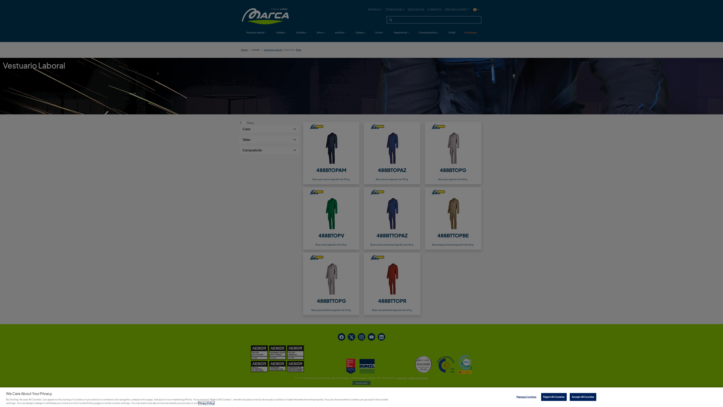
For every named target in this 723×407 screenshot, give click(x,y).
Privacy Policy (206, 403)
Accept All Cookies (583, 396)
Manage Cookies (526, 396)
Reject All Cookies (553, 396)
